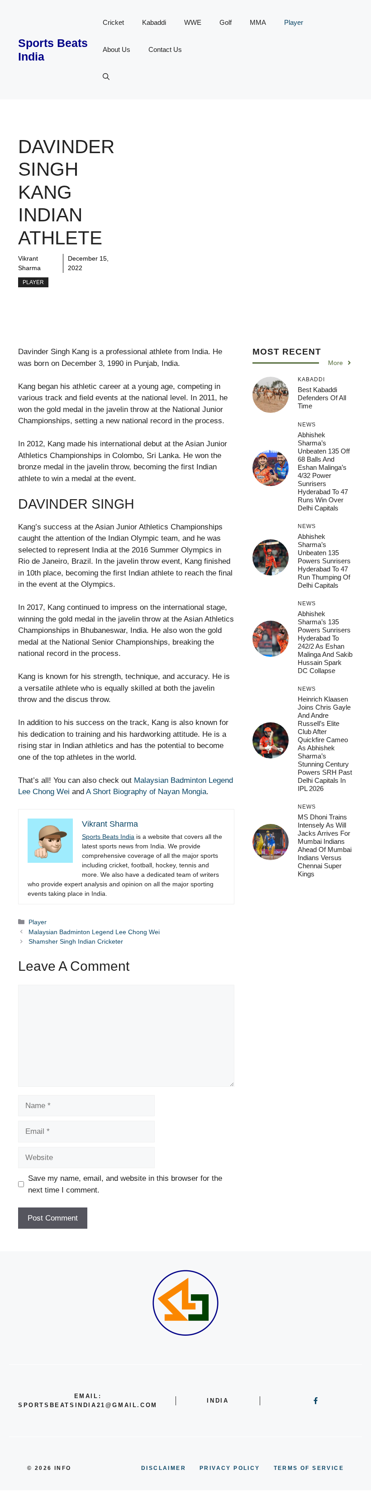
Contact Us (165, 49)
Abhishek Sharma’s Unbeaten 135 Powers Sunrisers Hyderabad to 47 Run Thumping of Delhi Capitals (324, 561)
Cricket (113, 22)
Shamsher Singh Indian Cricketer (76, 941)
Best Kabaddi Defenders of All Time (322, 398)
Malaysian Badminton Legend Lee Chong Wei (94, 932)
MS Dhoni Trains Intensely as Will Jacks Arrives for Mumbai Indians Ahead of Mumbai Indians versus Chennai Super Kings (325, 845)
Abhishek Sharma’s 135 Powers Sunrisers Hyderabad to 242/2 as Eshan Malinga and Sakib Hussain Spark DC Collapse (325, 642)
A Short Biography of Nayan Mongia (146, 791)
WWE (192, 22)
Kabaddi (154, 22)
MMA (258, 22)
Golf (225, 22)
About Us (116, 49)
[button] (106, 76)
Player (293, 22)
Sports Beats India (108, 836)
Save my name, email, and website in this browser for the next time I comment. (125, 1184)
